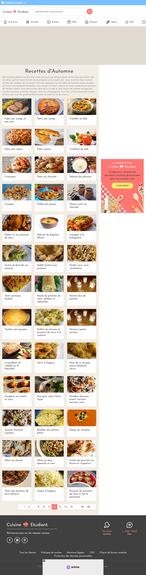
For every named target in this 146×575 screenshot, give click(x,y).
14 (66, 506)
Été (132, 22)
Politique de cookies (51, 553)
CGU (92, 553)
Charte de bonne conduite (113, 553)
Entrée (55, 22)
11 (49, 506)
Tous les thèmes (28, 553)
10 (44, 506)
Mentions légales (75, 553)
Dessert (94, 22)
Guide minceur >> (15, 2)
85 (82, 506)
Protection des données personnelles (73, 556)
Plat (74, 22)
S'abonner (122, 185)
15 (71, 506)
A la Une (12, 22)
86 (88, 506)
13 (60, 506)
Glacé (114, 22)
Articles (34, 22)
